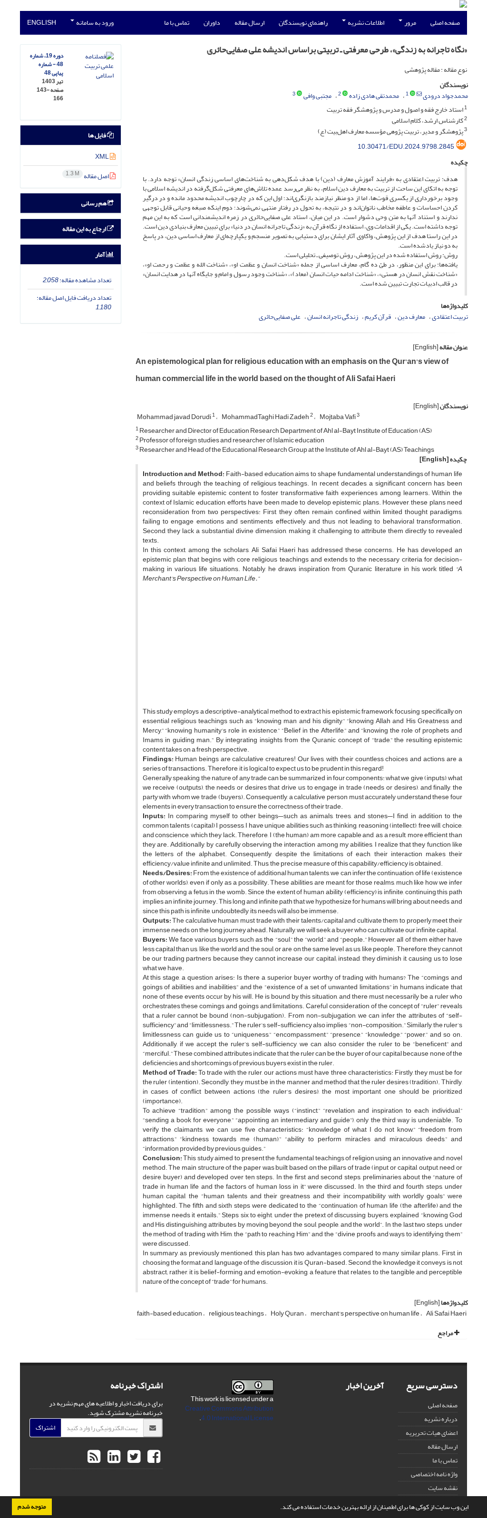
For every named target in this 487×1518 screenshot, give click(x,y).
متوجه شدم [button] (32, 1506)
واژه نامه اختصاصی (434, 1474)
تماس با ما (176, 22)
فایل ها (97, 135)
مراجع (446, 1333)
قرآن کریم (378, 316)
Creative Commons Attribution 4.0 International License (229, 1413)
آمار (100, 254)
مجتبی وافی (317, 95)
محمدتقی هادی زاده (374, 95)
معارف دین (411, 316)
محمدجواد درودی (445, 95)
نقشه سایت (443, 1487)
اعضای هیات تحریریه (432, 1432)
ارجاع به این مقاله (84, 228)
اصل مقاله (88, 176)
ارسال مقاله (249, 22)
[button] (277, 1508)
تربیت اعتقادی (450, 316)
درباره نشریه (441, 1419)
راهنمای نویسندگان (303, 22)
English (41, 22)
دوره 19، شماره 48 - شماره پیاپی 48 (46, 64)
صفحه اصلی (445, 22)
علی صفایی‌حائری (280, 316)
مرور (409, 22)
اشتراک (45, 1427)
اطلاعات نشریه (365, 22)
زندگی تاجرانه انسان (332, 316)
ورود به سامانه (94, 22)
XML (102, 156)
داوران (212, 22)
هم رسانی (94, 203)
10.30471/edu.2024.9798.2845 (406, 146)
